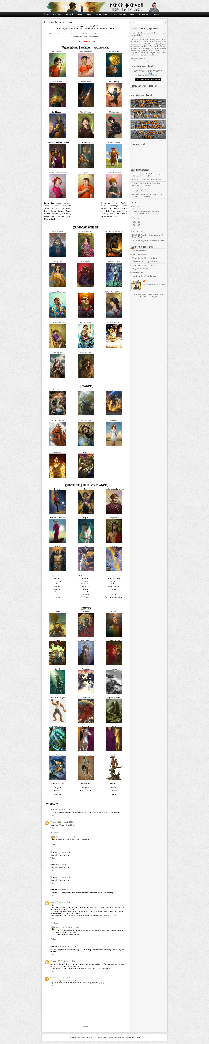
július (137, 209)
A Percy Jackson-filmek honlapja (143, 265)
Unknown (53, 822)
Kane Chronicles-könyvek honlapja (144, 276)
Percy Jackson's (101, 14)
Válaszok (56, 833)
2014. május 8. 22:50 (65, 852)
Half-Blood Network (138, 272)
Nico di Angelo (85, 112)
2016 (135, 206)
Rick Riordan (57, 14)
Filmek (89, 14)
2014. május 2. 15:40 (70, 837)
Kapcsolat (155, 14)
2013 (135, 225)
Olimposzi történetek (119, 14)
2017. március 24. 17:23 (66, 961)
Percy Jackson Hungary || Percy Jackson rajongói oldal (105, 1037)
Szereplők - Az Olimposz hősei (57, 22)
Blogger (154, 296)
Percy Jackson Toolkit (140, 269)
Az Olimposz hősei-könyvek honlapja (145, 262)
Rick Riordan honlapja (139, 251)
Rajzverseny (143, 14)
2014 (135, 222)
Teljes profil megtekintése (154, 284)
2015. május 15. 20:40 (71, 927)
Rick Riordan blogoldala (140, 254)
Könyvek (80, 14)
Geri (58, 837)
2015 (135, 219)
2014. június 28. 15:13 (65, 890)
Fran (52, 902)
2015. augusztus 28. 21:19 (67, 947)
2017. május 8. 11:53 (65, 978)
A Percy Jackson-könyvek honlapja (144, 258)
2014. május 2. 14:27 (65, 822)
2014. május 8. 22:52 (65, 877)
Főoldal (46, 14)
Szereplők (70, 14)
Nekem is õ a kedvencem (141, 179)
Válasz (52, 815)
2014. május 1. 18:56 (62, 809)
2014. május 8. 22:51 (65, 864)
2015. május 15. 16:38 (62, 902)
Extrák (132, 14)
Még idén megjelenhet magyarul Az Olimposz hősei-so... (146, 212)
